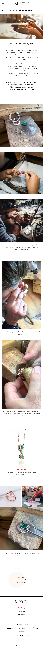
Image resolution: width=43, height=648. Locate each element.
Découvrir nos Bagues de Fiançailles (21, 89)
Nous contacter (21, 624)
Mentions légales (21, 636)
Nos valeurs (21, 583)
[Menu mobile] (2, 4)
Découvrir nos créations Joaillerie (21, 87)
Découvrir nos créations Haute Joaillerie (21, 85)
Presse (21, 632)
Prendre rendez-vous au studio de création (21, 628)
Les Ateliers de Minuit (21, 580)
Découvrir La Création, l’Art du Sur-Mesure (21, 82)
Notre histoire (21, 577)
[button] (17, 469)
